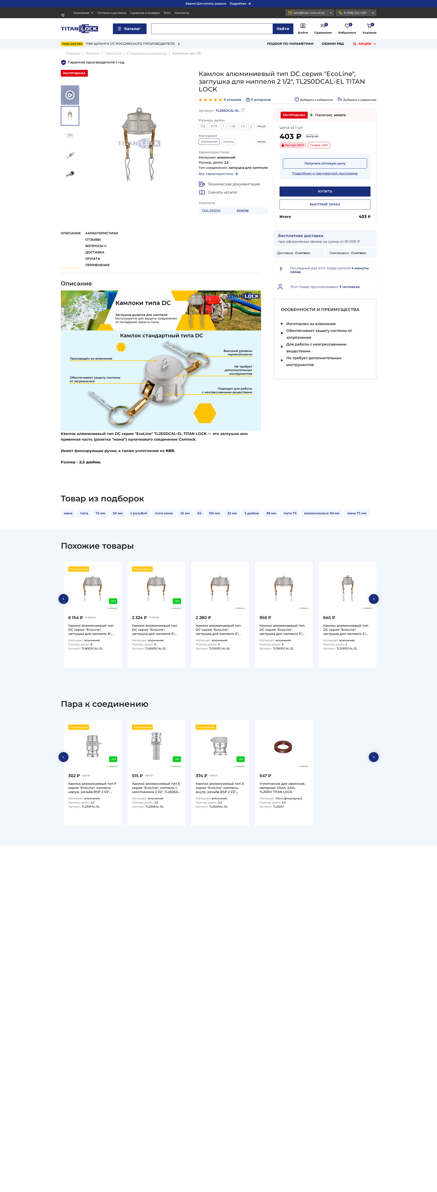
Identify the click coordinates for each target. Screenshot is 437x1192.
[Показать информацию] (331, 12)
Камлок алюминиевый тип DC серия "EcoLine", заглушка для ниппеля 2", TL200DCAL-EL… (345, 630)
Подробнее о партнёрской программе (325, 173)
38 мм (271, 513)
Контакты (182, 12)
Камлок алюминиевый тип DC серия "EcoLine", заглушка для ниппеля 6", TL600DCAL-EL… (154, 630)
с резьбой (138, 513)
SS (199, 513)
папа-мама (164, 513)
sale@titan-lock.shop (309, 13)
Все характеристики (216, 174)
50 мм (118, 513)
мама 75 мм (356, 513)
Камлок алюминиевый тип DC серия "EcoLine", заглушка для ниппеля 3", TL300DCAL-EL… (282, 630)
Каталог (132, 29)
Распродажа (79, 569)
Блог (167, 12)
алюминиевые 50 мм (322, 513)
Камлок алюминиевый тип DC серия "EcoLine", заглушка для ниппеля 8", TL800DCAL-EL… (90, 630)
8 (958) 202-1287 (355, 13)
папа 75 (290, 513)
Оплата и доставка (112, 12)
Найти (283, 28)
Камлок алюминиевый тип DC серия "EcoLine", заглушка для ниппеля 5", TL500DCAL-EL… (218, 630)
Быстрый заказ (325, 204)
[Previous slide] (63, 599)
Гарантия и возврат (145, 12)
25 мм (185, 513)
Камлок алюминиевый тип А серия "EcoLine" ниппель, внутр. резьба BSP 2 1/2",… (220, 788)
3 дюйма (251, 513)
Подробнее (238, 3)
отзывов (232, 100)
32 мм (232, 513)
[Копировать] (243, 110)
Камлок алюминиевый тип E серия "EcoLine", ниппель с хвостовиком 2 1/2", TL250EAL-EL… (156, 788)
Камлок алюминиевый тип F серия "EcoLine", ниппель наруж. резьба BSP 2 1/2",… (92, 788)
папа (84, 513)
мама (68, 513)
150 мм (214, 513)
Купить (325, 191)
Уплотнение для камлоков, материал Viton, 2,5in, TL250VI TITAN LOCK (282, 788)
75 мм (100, 513)
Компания (81, 13)
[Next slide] (374, 599)
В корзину (107, 662)
